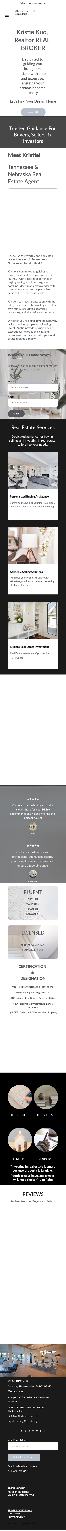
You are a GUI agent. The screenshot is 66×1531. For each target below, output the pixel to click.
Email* (11, 381)
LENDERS (19, 1159)
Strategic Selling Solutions (26, 572)
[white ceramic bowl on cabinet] (33, 547)
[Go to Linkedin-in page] (44, 1431)
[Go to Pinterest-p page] (33, 1431)
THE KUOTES (19, 1115)
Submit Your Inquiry (24, 1457)
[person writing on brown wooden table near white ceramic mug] (46, 1139)
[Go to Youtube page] (37, 1431)
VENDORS (45, 1159)
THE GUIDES (45, 1115)
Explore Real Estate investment (29, 647)
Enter (16, 413)
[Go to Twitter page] (29, 1431)
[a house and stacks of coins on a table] (20, 1139)
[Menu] (7, 15)
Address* (13, 397)
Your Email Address (18, 1440)
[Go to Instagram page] (25, 1431)
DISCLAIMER (14, 1514)
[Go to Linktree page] (40, 1431)
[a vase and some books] (46, 1097)
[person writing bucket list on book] (20, 1097)
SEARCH (33, 112)
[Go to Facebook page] (21, 1431)
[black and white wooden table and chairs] (33, 472)
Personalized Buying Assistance (29, 496)
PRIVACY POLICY (16, 1517)
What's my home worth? (33, 3)
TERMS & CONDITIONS (20, 1511)
